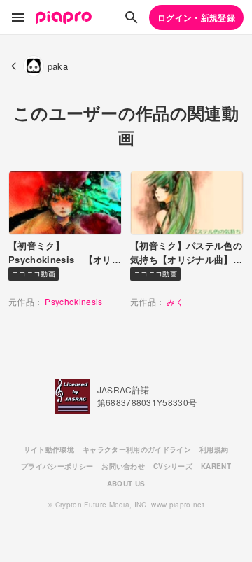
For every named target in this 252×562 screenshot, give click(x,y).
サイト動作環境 (49, 449)
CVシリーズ (172, 466)
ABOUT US (126, 484)
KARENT (216, 466)
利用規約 (214, 449)
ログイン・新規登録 (196, 17)
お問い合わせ (123, 466)
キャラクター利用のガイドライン (137, 449)
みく (175, 301)
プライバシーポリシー (57, 466)
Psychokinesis (73, 301)
